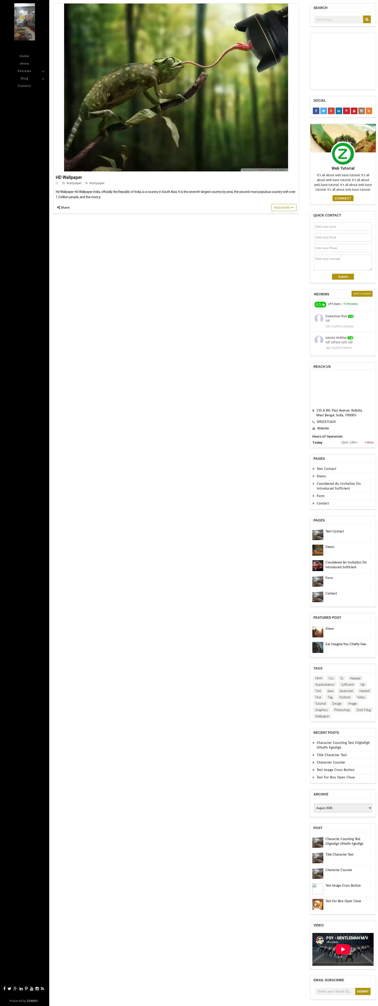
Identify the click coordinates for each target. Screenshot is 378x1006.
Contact (24, 86)
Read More (282, 207)
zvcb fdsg (364, 710)
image (352, 703)
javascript (346, 691)
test (318, 697)
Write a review (362, 293)
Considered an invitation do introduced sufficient (339, 486)
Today (317, 442)
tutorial (320, 703)
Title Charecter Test (332, 755)
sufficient (347, 684)
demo (24, 63)
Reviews (24, 71)
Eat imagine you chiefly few (346, 644)
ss (341, 678)
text (318, 691)
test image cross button (336, 770)
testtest (344, 697)
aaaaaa (355, 678)
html (318, 678)
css (331, 678)
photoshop (342, 710)
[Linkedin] (21, 988)
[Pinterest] (26, 988)
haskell (365, 691)
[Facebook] (4, 988)
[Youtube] (31, 988)
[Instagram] (37, 988)
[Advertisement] (343, 61)
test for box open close (336, 777)
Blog (24, 78)
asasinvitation (324, 684)
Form (321, 496)
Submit (343, 276)
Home (24, 56)
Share (330, 628)
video (361, 697)
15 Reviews (350, 304)
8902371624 (326, 422)
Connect (343, 198)
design (337, 703)
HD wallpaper (69, 177)
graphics (321, 710)
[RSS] (42, 988)
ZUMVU (32, 1001)
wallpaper (74, 183)
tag (330, 697)
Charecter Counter (331, 762)
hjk (362, 684)
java (330, 691)
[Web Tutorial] (24, 39)
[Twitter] (9, 988)
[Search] (367, 19)
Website (323, 428)
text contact (326, 469)
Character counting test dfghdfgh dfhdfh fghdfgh (343, 745)
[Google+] (15, 988)
